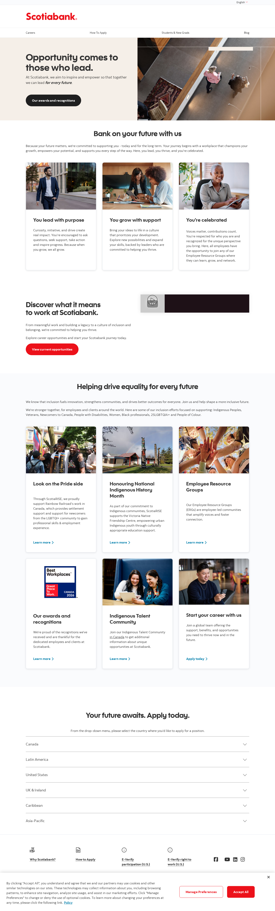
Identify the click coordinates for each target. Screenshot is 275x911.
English (241, 2)
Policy (68, 903)
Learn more (42, 542)
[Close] (268, 877)
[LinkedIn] (235, 859)
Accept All (241, 892)
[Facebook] (216, 859)
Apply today (195, 659)
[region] (137, 892)
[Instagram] (243, 859)
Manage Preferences (201, 892)
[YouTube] (227, 859)
